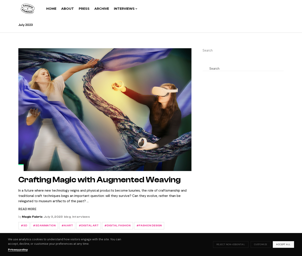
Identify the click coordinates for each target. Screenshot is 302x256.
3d (25, 225)
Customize (260, 244)
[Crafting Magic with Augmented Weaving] (104, 109)
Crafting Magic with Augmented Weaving (99, 179)
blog (67, 216)
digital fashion (119, 225)
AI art (68, 225)
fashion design (150, 225)
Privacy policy (18, 249)
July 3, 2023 (53, 216)
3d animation (45, 225)
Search (208, 50)
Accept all (283, 244)
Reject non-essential (230, 244)
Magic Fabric (32, 216)
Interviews (81, 216)
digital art (90, 225)
